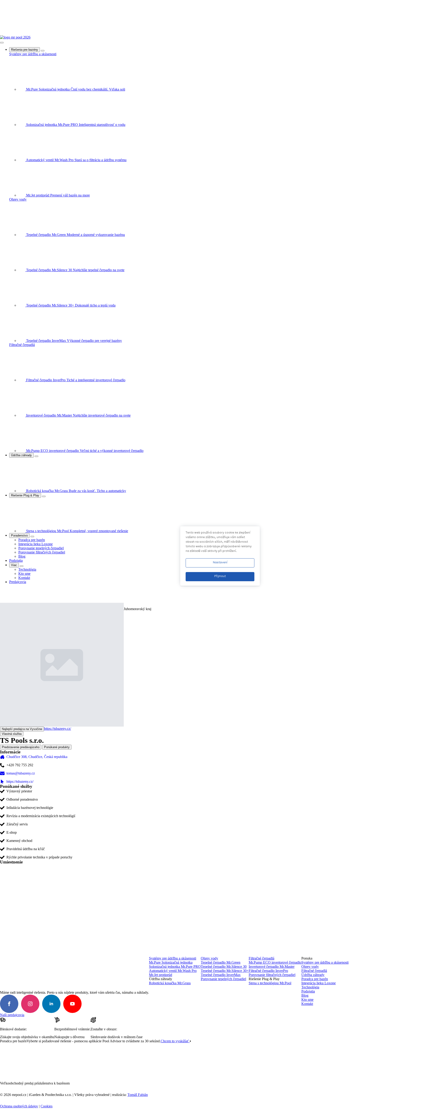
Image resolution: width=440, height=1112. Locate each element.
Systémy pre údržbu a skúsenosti (32, 54)
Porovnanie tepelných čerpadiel (223, 979)
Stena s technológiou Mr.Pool (270, 983)
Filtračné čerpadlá (22, 345)
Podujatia (16, 560)
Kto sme (307, 999)
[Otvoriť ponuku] (2, 42)
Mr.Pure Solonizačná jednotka (170, 962)
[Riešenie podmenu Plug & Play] (44, 496)
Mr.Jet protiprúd (160, 975)
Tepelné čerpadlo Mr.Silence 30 (224, 966)
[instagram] (30, 1004)
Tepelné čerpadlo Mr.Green (220, 962)
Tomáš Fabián (137, 1095)
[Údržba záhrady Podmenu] (36, 456)
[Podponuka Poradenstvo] (32, 536)
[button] (3, 595)
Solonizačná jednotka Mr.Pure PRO (175, 966)
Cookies (46, 1106)
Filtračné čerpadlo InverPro (268, 971)
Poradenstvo (19, 535)
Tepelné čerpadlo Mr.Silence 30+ (225, 971)
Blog (304, 995)
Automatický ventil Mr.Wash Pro (173, 971)
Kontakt (307, 1004)
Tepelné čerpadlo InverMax (221, 975)
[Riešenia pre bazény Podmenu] (42, 50)
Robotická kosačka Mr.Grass (170, 983)
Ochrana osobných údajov (19, 1106)
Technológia (310, 987)
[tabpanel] (220, 853)
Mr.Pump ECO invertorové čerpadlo (275, 962)
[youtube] (72, 1004)
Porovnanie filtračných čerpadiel (272, 975)
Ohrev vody (18, 199)
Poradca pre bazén (314, 979)
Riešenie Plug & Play (25, 495)
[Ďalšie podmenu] (21, 566)
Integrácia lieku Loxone (318, 983)
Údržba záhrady (21, 455)
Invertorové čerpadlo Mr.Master (271, 966)
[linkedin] (51, 1004)
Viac (14, 565)
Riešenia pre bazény (24, 49)
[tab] (20, 747)
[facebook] (9, 1004)
